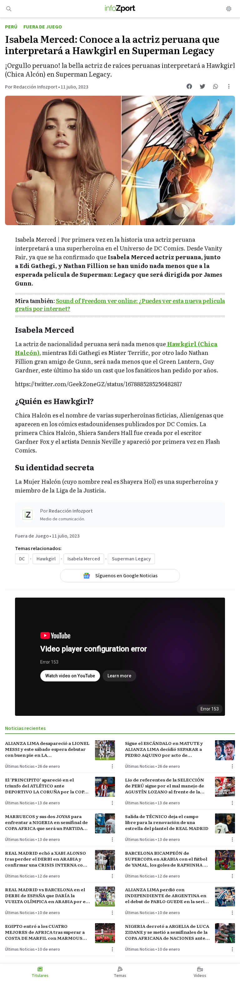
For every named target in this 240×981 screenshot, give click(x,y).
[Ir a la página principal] (120, 9)
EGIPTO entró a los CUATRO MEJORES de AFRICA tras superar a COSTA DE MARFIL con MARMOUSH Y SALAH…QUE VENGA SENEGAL (45, 932)
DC (22, 558)
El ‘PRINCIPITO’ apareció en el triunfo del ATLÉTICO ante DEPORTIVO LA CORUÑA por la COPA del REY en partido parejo (46, 786)
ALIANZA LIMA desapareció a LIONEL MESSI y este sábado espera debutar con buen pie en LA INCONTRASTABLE (47, 749)
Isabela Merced (84, 558)
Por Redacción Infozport (31, 86)
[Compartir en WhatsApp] (215, 86)
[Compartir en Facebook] (189, 86)
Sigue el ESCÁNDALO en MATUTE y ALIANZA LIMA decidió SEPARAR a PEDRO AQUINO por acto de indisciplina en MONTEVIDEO (164, 749)
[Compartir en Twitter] (202, 86)
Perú (11, 26)
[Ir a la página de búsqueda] (9, 9)
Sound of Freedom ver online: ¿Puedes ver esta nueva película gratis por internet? (120, 304)
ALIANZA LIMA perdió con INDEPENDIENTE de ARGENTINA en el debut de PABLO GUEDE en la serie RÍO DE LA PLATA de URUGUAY (166, 896)
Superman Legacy (131, 558)
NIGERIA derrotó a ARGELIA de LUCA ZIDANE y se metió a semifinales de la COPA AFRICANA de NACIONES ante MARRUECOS (167, 932)
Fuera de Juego (42, 26)
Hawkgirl (46, 558)
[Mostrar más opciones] (228, 86)
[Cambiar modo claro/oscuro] (228, 9)
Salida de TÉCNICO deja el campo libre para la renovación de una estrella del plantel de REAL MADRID (166, 822)
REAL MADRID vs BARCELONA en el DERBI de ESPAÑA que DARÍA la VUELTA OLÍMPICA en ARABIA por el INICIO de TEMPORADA (46, 896)
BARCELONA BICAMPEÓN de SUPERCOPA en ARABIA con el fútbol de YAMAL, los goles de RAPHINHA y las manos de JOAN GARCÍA (166, 859)
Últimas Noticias (20, 766)
